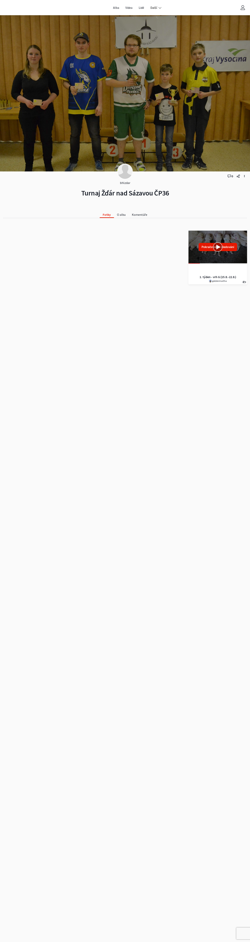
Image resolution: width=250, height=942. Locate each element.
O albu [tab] (121, 215)
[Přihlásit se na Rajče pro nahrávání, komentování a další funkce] (242, 7)
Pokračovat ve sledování (218, 247)
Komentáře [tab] (139, 215)
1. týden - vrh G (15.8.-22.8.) (218, 277)
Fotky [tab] (107, 215)
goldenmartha (219, 280)
